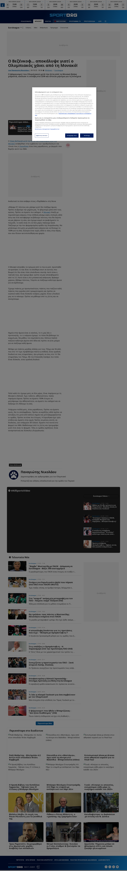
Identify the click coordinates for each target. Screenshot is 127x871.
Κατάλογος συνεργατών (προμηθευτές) (47, 129)
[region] (64, 114)
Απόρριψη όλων (72, 135)
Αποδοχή (87, 135)
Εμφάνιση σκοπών (41, 135)
